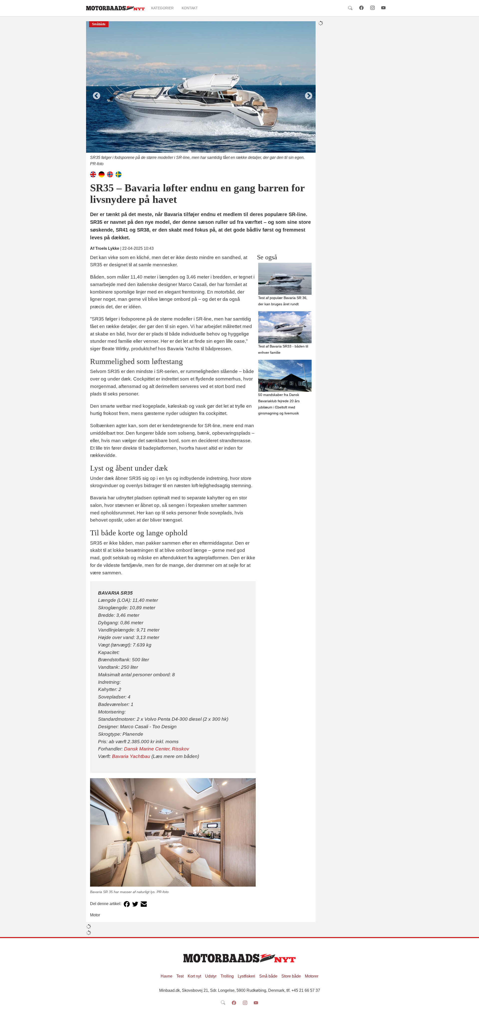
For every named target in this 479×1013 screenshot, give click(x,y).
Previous (94, 94)
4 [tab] (212, 152)
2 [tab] (197, 152)
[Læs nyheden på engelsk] (93, 174)
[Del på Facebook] (127, 904)
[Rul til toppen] (472, 1006)
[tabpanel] (201, 94)
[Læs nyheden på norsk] (110, 174)
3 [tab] (204, 152)
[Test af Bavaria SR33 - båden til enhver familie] (285, 327)
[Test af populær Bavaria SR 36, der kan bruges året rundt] (285, 279)
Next (306, 94)
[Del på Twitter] (135, 904)
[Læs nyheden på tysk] (102, 174)
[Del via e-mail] (144, 904)
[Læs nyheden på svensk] (118, 174)
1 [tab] (189, 152)
